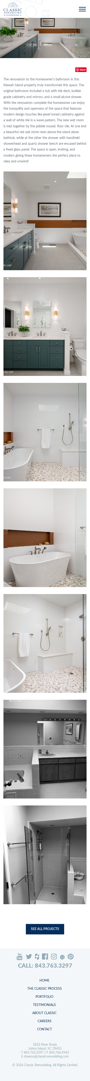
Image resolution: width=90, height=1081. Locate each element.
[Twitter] (29, 956)
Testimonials (44, 1005)
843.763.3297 (34, 1052)
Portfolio (44, 997)
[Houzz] (37, 956)
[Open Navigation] (82, 9)
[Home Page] (12, 9)
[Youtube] (20, 956)
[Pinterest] (71, 956)
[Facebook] (45, 956)
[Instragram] (54, 956)
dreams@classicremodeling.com (46, 1056)
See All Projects (45, 929)
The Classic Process (44, 988)
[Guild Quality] (62, 957)
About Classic (44, 1013)
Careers (44, 1021)
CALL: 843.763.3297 (45, 966)
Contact (44, 1029)
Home (44, 980)
